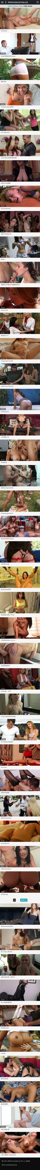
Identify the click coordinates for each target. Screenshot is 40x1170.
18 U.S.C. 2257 (6, 1161)
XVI (18, 2)
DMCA (28, 1161)
